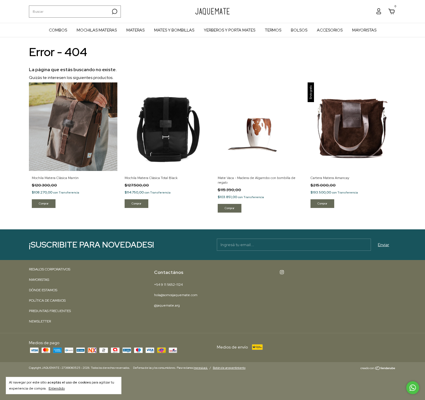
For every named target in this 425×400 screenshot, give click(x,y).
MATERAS (135, 30)
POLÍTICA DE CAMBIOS (47, 300)
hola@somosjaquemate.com (175, 295)
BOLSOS (299, 30)
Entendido (57, 388)
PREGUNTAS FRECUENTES (50, 311)
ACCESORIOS (330, 30)
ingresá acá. (201, 368)
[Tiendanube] (378, 368)
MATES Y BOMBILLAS (174, 30)
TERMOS (273, 30)
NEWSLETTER (40, 321)
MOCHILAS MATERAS (97, 30)
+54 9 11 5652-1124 (168, 284)
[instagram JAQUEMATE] (282, 272)
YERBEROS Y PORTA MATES (229, 30)
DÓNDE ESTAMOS (43, 290)
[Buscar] (114, 11)
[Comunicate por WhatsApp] (412, 387)
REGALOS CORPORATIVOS (49, 269)
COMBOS (58, 30)
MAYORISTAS (364, 30)
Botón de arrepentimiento (229, 368)
